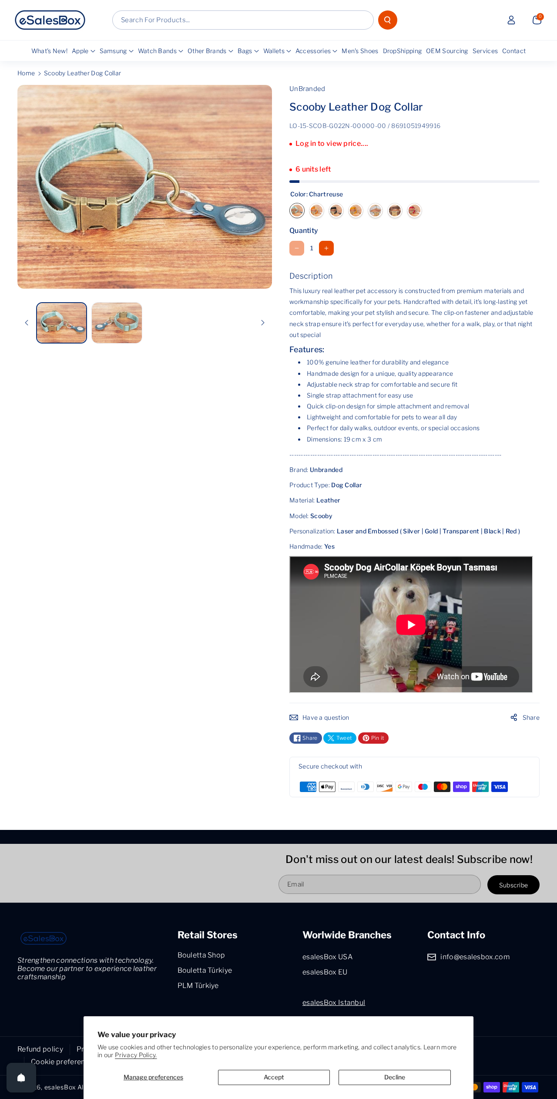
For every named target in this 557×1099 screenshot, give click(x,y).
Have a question (325, 717)
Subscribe (513, 885)
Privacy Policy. (136, 1055)
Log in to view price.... (331, 143)
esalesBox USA (327, 957)
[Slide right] (263, 323)
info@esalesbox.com (474, 957)
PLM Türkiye (198, 985)
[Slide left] (26, 323)
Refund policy (40, 1049)
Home (26, 73)
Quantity (303, 230)
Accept (274, 1077)
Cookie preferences (64, 1062)
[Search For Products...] (387, 20)
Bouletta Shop (201, 955)
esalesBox (60, 1087)
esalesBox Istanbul (333, 1002)
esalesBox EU (325, 972)
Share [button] (531, 717)
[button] (537, 20)
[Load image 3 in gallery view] (116, 322)
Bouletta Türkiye (205, 970)
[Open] (21, 1077)
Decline (394, 1077)
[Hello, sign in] (511, 20)
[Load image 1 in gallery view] (61, 323)
